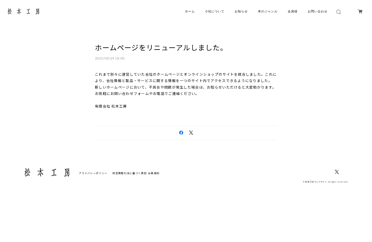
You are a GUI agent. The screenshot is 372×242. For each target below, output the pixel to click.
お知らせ (241, 11)
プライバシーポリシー (93, 173)
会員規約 (153, 173)
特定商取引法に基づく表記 (129, 173)
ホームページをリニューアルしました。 (161, 47)
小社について (215, 11)
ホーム (190, 11)
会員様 (293, 11)
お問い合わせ (317, 11)
